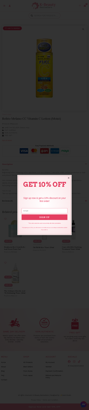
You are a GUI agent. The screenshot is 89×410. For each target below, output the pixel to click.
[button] (68, 178)
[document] (44, 205)
